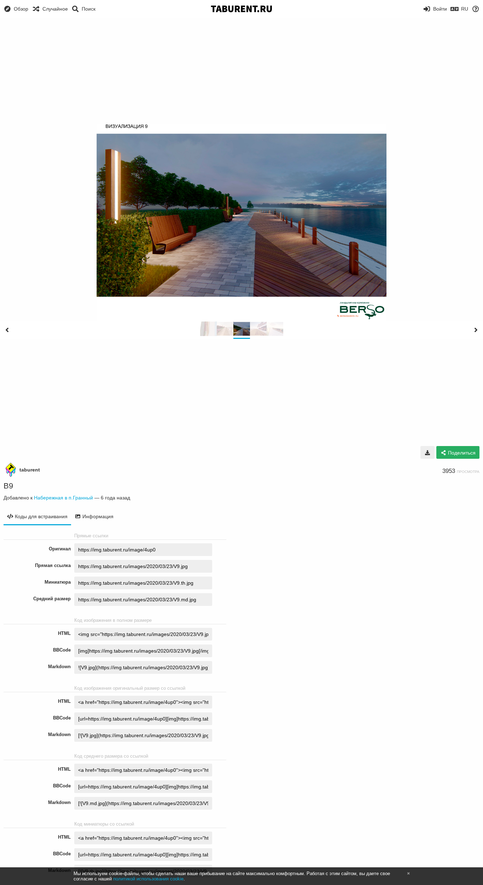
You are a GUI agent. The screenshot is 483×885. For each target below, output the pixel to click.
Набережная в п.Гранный (63, 498)
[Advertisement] (241, 70)
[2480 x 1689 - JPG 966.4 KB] (427, 452)
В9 (8, 485)
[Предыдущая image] (7, 330)
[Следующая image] (476, 330)
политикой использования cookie (148, 878)
